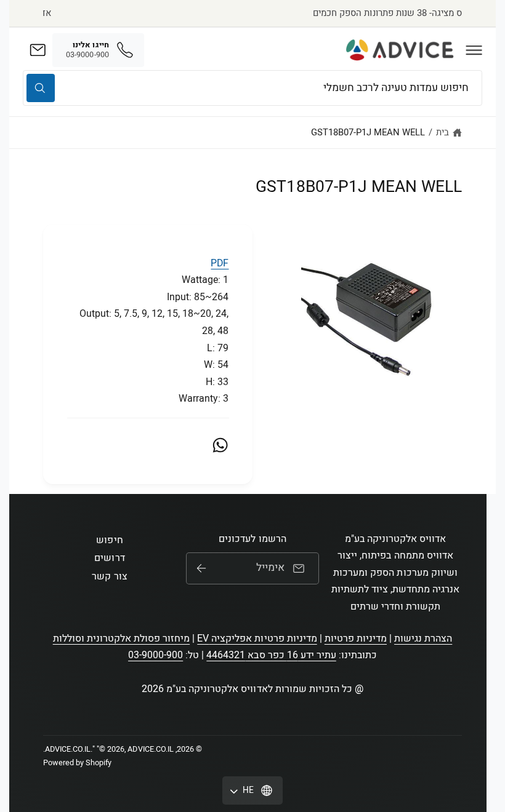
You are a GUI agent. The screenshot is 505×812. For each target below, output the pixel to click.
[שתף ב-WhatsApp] (220, 445)
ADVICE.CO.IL (68, 749)
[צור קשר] (37, 50)
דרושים (109, 558)
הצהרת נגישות (423, 638)
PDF (219, 263)
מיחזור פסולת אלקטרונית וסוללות (121, 638)
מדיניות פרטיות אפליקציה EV (257, 638)
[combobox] (252, 87)
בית (442, 132)
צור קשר (109, 576)
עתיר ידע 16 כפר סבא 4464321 (271, 655)
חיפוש (109, 540)
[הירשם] (201, 568)
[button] (474, 50)
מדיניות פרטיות (356, 638)
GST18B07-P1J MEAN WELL (368, 132)
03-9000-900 (155, 655)
